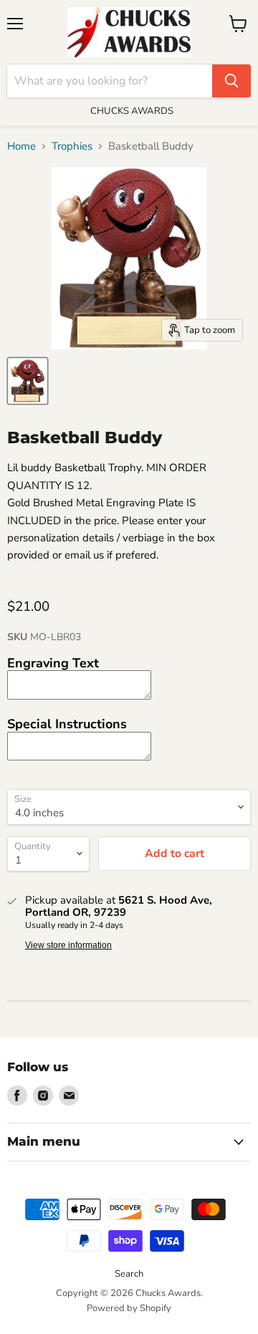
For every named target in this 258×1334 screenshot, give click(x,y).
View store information (68, 945)
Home (21, 146)
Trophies (72, 146)
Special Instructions (67, 724)
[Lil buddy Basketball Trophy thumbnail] (27, 381)
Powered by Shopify (129, 1308)
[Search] (231, 80)
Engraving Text (53, 663)
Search (129, 1273)
